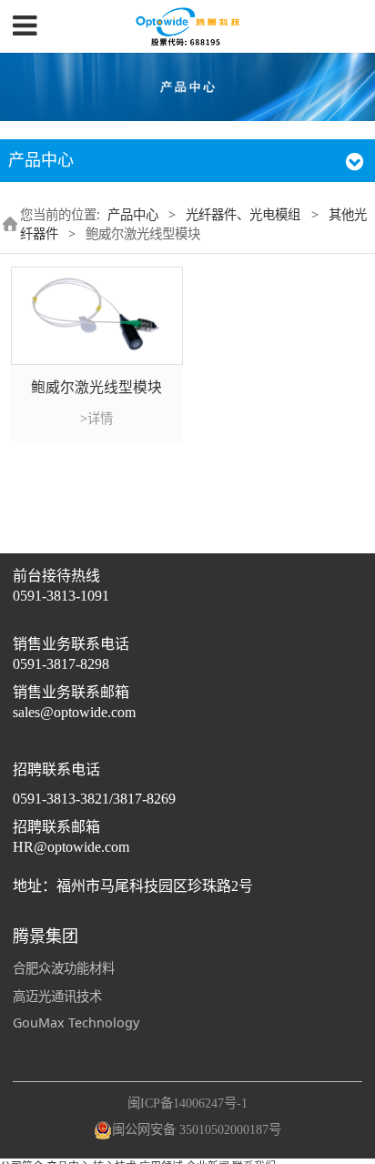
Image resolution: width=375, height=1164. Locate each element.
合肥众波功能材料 (64, 968)
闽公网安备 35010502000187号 (196, 1129)
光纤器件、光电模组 (243, 214)
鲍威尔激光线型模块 (96, 387)
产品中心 (132, 214)
